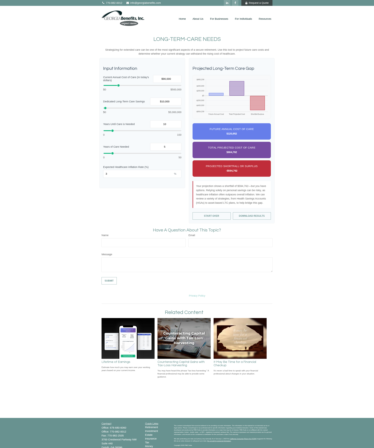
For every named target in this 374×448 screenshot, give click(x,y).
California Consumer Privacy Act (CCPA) (243, 439)
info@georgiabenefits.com (145, 2)
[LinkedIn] (227, 3)
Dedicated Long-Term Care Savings (124, 101)
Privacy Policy (197, 295)
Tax (147, 442)
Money (149, 446)
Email (191, 235)
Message (107, 254)
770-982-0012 (114, 2)
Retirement (151, 427)
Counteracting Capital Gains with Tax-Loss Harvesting (181, 363)
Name (105, 235)
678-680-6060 (118, 427)
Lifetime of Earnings (116, 362)
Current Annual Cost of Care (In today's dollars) (126, 79)
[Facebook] (235, 3)
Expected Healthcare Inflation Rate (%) (126, 167)
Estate (149, 434)
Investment (151, 431)
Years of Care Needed (116, 146)
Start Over (211, 216)
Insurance (151, 438)
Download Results (252, 216)
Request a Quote (259, 2)
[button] (182, 19)
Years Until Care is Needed (119, 124)
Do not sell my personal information (219, 441)
